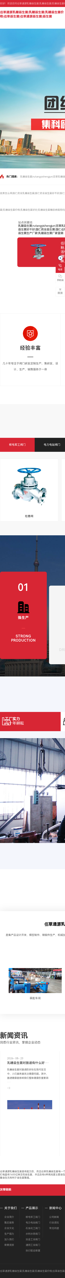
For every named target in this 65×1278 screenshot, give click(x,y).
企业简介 (9, 1217)
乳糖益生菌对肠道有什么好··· (28, 1063)
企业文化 (9, 1228)
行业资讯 (54, 1222)
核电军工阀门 (17, 444)
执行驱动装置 (33, 1250)
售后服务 (9, 1222)
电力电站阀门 (52, 444)
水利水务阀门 (33, 1233)
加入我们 (9, 1239)
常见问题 (54, 1228)
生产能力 (9, 1233)
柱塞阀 (29, 516)
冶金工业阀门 (33, 1239)
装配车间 (35, 998)
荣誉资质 (9, 1245)
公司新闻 (54, 1217)
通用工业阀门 (33, 1245)
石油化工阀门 (33, 1228)
